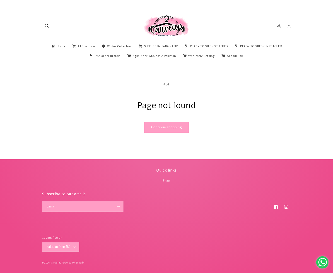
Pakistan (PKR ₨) (58, 247)
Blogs (167, 180)
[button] (47, 26)
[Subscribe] (118, 206)
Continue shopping (166, 127)
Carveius (56, 262)
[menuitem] (58, 46)
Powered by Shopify (73, 262)
